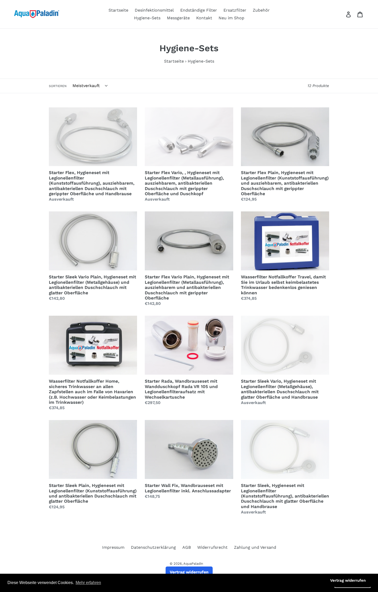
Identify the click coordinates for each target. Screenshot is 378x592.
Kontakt (204, 17)
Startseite (118, 10)
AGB (186, 547)
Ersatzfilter (234, 10)
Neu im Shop (231, 17)
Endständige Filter (198, 10)
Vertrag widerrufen (189, 572)
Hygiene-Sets (147, 17)
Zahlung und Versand (255, 547)
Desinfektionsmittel (154, 10)
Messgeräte (178, 17)
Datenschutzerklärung (153, 547)
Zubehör (261, 10)
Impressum (113, 547)
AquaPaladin (193, 563)
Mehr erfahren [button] (88, 582)
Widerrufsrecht (212, 547)
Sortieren (58, 86)
